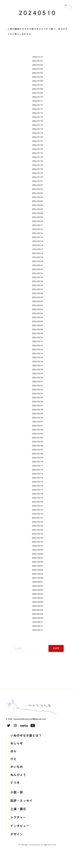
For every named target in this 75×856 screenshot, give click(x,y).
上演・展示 (18, 809)
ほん (13, 751)
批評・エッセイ (21, 801)
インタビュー (19, 826)
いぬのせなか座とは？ (26, 735)
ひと (13, 759)
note (24, 725)
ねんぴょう (18, 775)
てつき (15, 783)
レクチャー (18, 817)
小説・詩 (16, 792)
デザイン (16, 834)
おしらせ (16, 743)
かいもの (16, 767)
